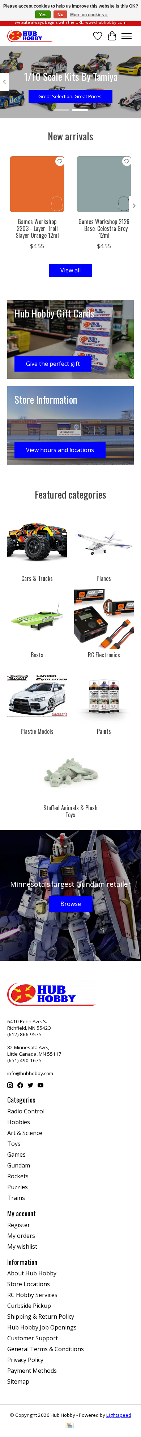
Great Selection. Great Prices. (70, 96)
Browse (70, 904)
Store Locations (28, 1284)
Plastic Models (37, 731)
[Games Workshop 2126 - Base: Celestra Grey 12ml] (104, 184)
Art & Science (24, 1133)
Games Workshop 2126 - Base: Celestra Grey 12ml (103, 228)
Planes (104, 578)
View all (70, 270)
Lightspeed (118, 1415)
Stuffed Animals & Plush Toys (70, 811)
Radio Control (25, 1111)
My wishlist (22, 1246)
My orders (21, 1236)
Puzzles (17, 1187)
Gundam (18, 1165)
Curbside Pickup (29, 1306)
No (60, 14)
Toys (14, 1144)
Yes (43, 14)
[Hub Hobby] (29, 36)
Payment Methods (32, 1371)
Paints (104, 731)
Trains (16, 1198)
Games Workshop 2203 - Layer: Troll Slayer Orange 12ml (37, 228)
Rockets (18, 1176)
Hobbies (18, 1122)
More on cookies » (89, 14)
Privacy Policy (25, 1360)
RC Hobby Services (32, 1295)
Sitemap (18, 1381)
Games (16, 1154)
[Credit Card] (69, 1426)
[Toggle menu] (126, 36)
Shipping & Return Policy (40, 1316)
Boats (37, 654)
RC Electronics (104, 654)
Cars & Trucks (37, 578)
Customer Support (32, 1338)
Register (18, 1225)
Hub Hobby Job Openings (42, 1327)
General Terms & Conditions (45, 1349)
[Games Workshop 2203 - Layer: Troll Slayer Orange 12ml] (37, 184)
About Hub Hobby (31, 1273)
